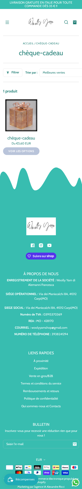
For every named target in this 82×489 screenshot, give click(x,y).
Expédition (41, 368)
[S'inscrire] (75, 444)
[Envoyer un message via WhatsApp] (75, 482)
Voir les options (21, 151)
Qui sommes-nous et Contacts (41, 406)
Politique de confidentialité (41, 398)
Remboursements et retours (41, 391)
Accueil (28, 43)
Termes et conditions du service (41, 383)
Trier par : (31, 72)
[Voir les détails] (21, 115)
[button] (66, 22)
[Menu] (7, 22)
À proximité (41, 361)
